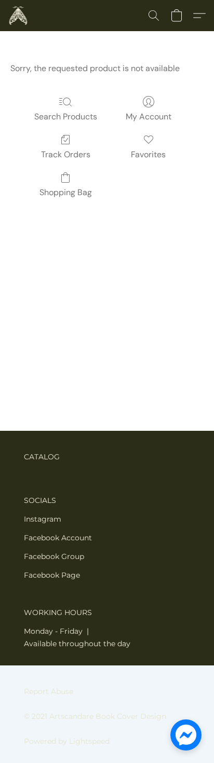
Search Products (65, 116)
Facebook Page (52, 575)
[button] (18, 15)
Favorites (148, 154)
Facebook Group (54, 556)
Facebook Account (58, 537)
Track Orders (65, 154)
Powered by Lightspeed (67, 741)
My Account (148, 116)
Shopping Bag (65, 192)
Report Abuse (48, 691)
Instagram (42, 519)
